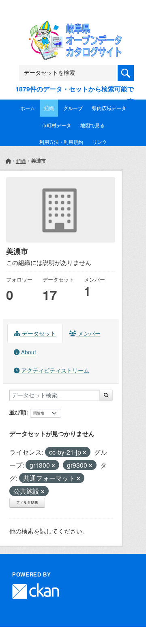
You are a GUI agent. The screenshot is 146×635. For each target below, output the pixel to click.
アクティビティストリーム (54, 370)
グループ (73, 107)
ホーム (27, 107)
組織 (49, 107)
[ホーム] (8, 160)
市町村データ (56, 124)
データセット (38, 333)
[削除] (84, 452)
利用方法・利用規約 (61, 141)
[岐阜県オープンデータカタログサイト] (73, 25)
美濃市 (38, 160)
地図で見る (92, 124)
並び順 (17, 412)
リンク (99, 141)
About (27, 352)
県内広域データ (109, 107)
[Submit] (106, 395)
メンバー (88, 333)
